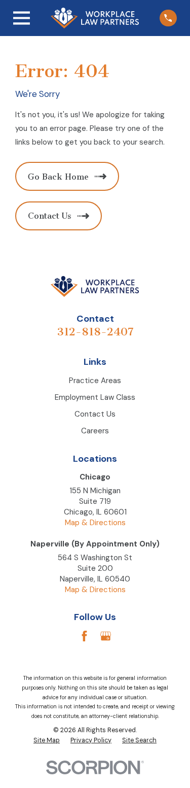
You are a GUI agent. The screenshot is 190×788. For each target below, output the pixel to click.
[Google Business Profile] (105, 636)
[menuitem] (46, 740)
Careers (95, 431)
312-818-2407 (95, 331)
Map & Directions (95, 523)
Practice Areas (95, 380)
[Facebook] (84, 636)
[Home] (95, 18)
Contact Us (95, 414)
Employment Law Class (95, 397)
